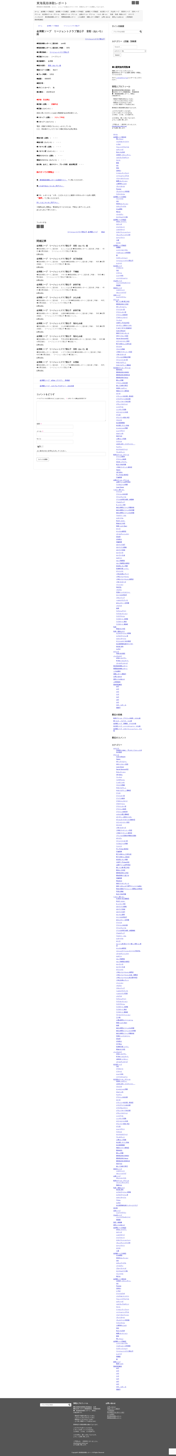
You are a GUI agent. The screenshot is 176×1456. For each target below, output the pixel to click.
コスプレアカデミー (122, 157)
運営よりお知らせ (118, 17)
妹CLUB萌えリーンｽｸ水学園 (125, 510)
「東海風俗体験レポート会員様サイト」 (53, 180)
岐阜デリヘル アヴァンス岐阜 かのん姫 (126, 718)
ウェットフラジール (122, 147)
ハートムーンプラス (122, 176)
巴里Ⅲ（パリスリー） (123, 592)
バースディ (119, 214)
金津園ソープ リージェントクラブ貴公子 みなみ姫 (59, 297)
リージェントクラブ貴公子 (95, 39)
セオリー (119, 558)
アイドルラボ (120, 1293)
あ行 (117, 686)
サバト (118, 160)
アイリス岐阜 (120, 456)
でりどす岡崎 (120, 349)
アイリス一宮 (120, 309)
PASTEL (119, 587)
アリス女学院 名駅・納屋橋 (125, 499)
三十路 (118, 1017)
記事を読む (40, 254)
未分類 (115, 1208)
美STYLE (119, 436)
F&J (117, 270)
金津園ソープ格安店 (47, 11)
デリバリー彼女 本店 (122, 417)
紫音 (117, 163)
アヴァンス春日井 (122, 315)
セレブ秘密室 (120, 560)
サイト (39, 439)
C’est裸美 (119, 209)
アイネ (118, 793)
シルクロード (120, 229)
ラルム (118, 1200)
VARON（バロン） (122, 1059)
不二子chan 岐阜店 (122, 475)
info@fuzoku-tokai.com (119, 126)
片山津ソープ (115, 11)
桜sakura (119, 881)
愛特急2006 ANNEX (122, 372)
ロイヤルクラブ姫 (122, 217)
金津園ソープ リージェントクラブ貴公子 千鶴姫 (58, 272)
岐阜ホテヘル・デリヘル (69, 14)
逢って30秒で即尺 (122, 385)
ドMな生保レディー (122, 574)
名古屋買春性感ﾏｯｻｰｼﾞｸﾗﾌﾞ (124, 644)
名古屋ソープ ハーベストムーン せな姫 (126, 726)
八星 (117, 240)
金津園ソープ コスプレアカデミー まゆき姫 (57, 386)
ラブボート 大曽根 (122, 619)
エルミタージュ (121, 638)
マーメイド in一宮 (122, 360)
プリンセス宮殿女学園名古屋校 (126, 835)
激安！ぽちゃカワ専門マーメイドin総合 (129, 886)
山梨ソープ (116, 1176)
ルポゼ (118, 649)
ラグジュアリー (121, 611)
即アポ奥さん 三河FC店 (123, 344)
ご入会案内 (81, 17)
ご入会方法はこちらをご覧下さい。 (51, 186)
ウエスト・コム (121, 515)
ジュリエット (120, 227)
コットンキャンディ (122, 1182)
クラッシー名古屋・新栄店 (124, 396)
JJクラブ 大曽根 (121, 547)
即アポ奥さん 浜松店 (122, 857)
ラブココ (119, 441)
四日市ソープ (125, 11)
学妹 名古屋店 (120, 653)
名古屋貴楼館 (120, 423)
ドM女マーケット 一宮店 (124, 352)
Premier (118, 189)
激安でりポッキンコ (122, 333)
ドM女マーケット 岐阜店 (124, 467)
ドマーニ (119, 273)
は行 (117, 699)
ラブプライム (120, 616)
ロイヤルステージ (122, 449)
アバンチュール (121, 497)
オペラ (118, 529)
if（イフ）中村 (120, 505)
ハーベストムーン (122, 278)
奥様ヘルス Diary (121, 526)
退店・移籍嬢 (117, 1222)
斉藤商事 (119, 542)
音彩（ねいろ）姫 (54, 65)
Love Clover (120, 487)
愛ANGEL (119, 369)
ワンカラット (120, 452)
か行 (117, 689)
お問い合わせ (106, 17)
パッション (119, 584)
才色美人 (119, 539)
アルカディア (120, 502)
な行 (117, 697)
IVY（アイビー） (121, 307)
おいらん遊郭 (120, 914)
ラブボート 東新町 (122, 624)
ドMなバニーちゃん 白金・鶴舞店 (127, 975)
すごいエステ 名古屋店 (123, 641)
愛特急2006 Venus (122, 377)
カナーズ (119, 224)
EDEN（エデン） (121, 388)
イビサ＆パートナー (122, 141)
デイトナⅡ (119, 571)
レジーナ (119, 263)
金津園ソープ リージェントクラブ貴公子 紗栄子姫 (59, 285)
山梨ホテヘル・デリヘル (87, 14)
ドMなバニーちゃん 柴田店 (125, 579)
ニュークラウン (121, 297)
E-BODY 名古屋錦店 (122, 898)
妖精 (117, 608)
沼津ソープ (135, 11)
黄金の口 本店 (120, 523)
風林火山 (119, 1185)
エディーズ (119, 149)
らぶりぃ (119, 446)
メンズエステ (39, 17)
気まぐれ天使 (120, 152)
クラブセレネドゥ (122, 1108)
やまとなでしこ (121, 362)
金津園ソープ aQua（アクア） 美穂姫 (55, 380)
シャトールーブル (122, 250)
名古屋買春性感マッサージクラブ (127, 1205)
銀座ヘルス (119, 1363)
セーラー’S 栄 (120, 555)
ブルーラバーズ (121, 1268)
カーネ (118, 393)
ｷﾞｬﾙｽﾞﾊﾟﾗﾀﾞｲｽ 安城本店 (124, 328)
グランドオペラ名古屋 (123, 401)
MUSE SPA (119, 646)
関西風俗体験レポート (68, 17)
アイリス (119, 491)
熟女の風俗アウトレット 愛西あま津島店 (129, 889)
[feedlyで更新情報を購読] (133, 2)
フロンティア (120, 597)
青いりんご (119, 139)
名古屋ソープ (104, 11)
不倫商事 (119, 477)
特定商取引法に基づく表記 (115, 1412)
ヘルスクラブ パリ (122, 600)
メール (40, 431)
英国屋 (118, 285)
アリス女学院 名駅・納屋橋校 (125, 930)
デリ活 (118, 415)
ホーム (37, 11)
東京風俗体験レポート (52, 17)
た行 (117, 694)
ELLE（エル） (120, 521)
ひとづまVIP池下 (121, 595)
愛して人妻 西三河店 (122, 301)
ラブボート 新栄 (121, 621)
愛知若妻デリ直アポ (122, 875)
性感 (111, 14)
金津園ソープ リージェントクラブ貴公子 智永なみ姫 (59, 323)
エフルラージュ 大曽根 (123, 633)
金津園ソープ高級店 (91, 11)
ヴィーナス (119, 198)
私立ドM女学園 (121, 464)
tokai (103, 232)
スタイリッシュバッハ (123, 232)
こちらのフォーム (122, 78)
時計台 (118, 211)
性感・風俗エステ (120, 14)
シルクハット (120, 290)
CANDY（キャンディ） (123, 155)
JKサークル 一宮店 (122, 336)
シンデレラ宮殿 (121, 409)
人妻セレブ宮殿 (121, 439)
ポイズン (119, 838)
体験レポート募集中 (93, 17)
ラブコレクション (122, 613)
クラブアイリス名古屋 (123, 399)
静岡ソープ (116, 1362)
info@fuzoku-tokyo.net (80, 1443)
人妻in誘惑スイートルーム (124, 1020)
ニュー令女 (119, 275)
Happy (118, 470)
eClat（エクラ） (121, 658)
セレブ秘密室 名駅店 (122, 563)
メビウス (119, 605)
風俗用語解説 (39, 19)
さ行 (117, 692)
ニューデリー (120, 431)
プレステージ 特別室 (122, 191)
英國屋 (118, 247)
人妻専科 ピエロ (121, 183)
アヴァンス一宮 (121, 312)
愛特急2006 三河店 (122, 304)
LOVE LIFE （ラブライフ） (125, 444)
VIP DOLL (119, 472)
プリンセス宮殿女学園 (123, 357)
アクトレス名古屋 (122, 494)
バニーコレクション (122, 178)
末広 (117, 168)
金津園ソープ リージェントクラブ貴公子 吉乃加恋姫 (59, 259)
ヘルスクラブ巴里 (122, 993)
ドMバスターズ (121, 354)
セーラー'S (119, 964)
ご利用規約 (129, 17)
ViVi (117, 201)
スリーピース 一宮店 (122, 341)
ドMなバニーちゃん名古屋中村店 (126, 977)
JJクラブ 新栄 (120, 550)
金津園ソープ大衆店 (62, 11)
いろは (118, 144)
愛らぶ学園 (119, 380)
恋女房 (118, 536)
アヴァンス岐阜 (121, 459)
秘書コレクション (122, 181)
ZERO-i (118, 170)
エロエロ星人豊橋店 (122, 814)
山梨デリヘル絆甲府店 (123, 482)
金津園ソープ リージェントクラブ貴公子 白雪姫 (58, 362)
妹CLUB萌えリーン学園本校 (125, 507)
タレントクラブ (121, 292)
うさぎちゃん (120, 780)
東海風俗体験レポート (52, 3)
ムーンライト (120, 237)
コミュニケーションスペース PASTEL (128, 951)
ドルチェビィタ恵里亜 (123, 252)
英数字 (118, 707)
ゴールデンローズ (122, 663)
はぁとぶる (119, 433)
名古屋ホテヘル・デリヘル (50, 14)
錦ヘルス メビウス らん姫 (122, 721)
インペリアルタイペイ (123, 282)
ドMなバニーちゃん (122, 576)
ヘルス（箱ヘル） (102, 14)
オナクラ (131, 14)
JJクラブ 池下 (120, 544)
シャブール (119, 407)
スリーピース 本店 (122, 412)
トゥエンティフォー (122, 173)
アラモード (119, 268)
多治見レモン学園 (122, 566)
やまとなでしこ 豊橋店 (123, 365)
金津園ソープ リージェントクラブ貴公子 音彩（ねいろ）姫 (62, 246)
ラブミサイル (120, 194)
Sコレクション (121, 772)
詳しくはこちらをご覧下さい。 (48, 202)
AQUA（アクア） (121, 462)
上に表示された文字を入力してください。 (52, 451)
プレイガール (120, 186)
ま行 (117, 702)
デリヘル (37, 14)
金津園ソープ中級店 (77, 11)
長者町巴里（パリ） (122, 568)
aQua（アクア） (121, 221)
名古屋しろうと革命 (122, 425)
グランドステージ (122, 404)
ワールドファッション (123, 1015)
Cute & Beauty (120, 331)
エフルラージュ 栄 (122, 636)
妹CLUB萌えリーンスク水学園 (126, 1031)
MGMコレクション (122, 204)
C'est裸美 (119, 1255)
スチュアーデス (121, 206)
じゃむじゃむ (120, 782)
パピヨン (119, 589)
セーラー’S (119, 552)
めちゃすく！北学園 (122, 603)
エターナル (119, 518)
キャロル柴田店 (121, 531)
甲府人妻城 (119, 891)
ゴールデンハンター (122, 534)
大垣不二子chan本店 (122, 323)
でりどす (119, 420)
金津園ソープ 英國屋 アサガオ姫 (124, 723)
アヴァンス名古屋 (122, 383)
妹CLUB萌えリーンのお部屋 (125, 513)
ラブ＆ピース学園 (122, 484)
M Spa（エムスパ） (122, 660)
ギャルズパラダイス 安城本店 (125, 819)
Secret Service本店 (122, 338)
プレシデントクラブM (123, 235)
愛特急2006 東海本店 (123, 375)
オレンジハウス (121, 1178)
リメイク (119, 846)
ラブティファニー (122, 258)
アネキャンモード (122, 317)
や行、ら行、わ (121, 705)
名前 (39, 424)
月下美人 (119, 1044)
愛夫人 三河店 (120, 870)
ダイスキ (119, 346)
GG (117, 165)
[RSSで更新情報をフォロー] (137, 2)
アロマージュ (120, 803)
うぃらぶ (119, 320)
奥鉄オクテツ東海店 (122, 391)
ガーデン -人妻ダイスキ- (124, 325)
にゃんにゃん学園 (122, 428)
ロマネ (118, 243)
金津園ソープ (93, 232)
